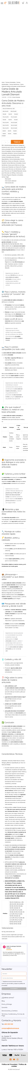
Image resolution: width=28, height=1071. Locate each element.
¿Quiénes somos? (8, 998)
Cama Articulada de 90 (19, 149)
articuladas (20, 175)
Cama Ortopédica (6, 151)
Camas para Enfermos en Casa (16, 165)
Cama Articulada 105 (20, 147)
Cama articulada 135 (7, 149)
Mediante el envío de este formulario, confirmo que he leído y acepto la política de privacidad (13, 983)
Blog (3, 1001)
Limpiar (4, 135)
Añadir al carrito (17, 142)
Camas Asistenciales (14, 159)
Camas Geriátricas (14, 84)
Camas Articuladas (10, 82)
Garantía (4, 1007)
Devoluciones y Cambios (9, 1011)
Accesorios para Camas (8, 147)
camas (3, 177)
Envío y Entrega (7, 1004)
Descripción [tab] (8, 179)
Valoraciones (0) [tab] (9, 182)
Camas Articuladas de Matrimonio (15, 155)
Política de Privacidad (9, 1064)
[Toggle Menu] (2, 3)
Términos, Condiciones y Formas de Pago (13, 1015)
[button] (3, 953)
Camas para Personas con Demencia (11, 169)
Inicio (3, 82)
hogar (7, 177)
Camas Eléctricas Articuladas (14, 163)
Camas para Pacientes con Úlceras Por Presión (14, 167)
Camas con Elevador (13, 161)
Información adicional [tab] (10, 181)
